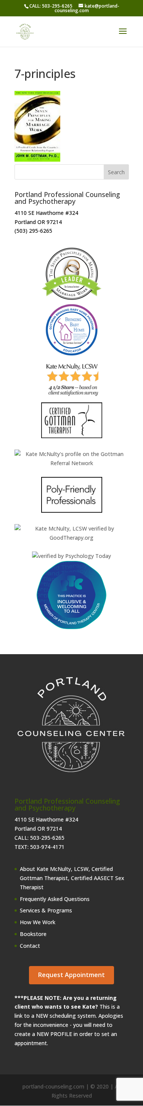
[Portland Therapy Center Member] (71, 627)
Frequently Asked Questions (55, 899)
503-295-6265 (47, 837)
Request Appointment (71, 975)
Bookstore (33, 934)
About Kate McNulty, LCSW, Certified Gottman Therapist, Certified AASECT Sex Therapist (72, 878)
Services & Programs (46, 910)
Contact (30, 945)
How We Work (37, 922)
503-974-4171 (47, 846)
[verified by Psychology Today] (71, 555)
